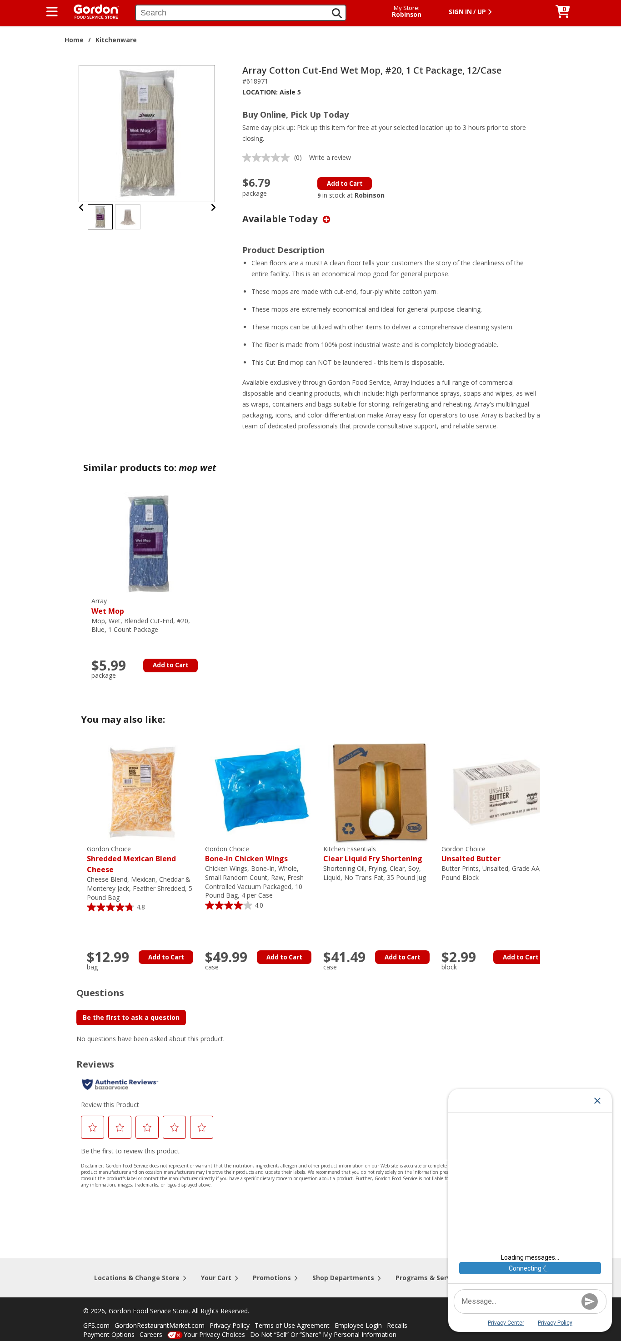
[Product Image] (147, 133)
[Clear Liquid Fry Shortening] (380, 791)
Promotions (272, 1277)
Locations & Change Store (137, 1277)
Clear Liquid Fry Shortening (372, 854)
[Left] (82, 207)
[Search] (337, 13)
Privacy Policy (230, 1325)
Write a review (330, 157)
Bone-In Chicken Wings (246, 854)
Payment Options (109, 1334)
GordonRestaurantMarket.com (160, 1325)
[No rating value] (268, 158)
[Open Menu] (52, 11)
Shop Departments (343, 1277)
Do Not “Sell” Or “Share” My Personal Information (323, 1334)
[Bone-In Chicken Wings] (262, 791)
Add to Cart (345, 183)
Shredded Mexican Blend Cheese (131, 859)
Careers (151, 1334)
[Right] (213, 207)
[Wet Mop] (148, 543)
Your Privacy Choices (214, 1334)
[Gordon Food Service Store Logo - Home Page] (92, 10)
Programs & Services (430, 1277)
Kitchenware (116, 39)
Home (74, 39)
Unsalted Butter (471, 854)
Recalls (397, 1325)
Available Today (281, 219)
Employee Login (358, 1325)
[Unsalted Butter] (498, 791)
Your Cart (216, 1277)
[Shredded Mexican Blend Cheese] (143, 791)
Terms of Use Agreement (292, 1325)
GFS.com (96, 1325)
